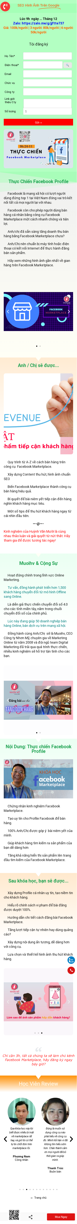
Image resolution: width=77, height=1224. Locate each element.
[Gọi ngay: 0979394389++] (71, 970)
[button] (36, 346)
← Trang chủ (38, 1197)
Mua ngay (61, 1217)
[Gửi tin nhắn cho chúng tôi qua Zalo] (71, 958)
